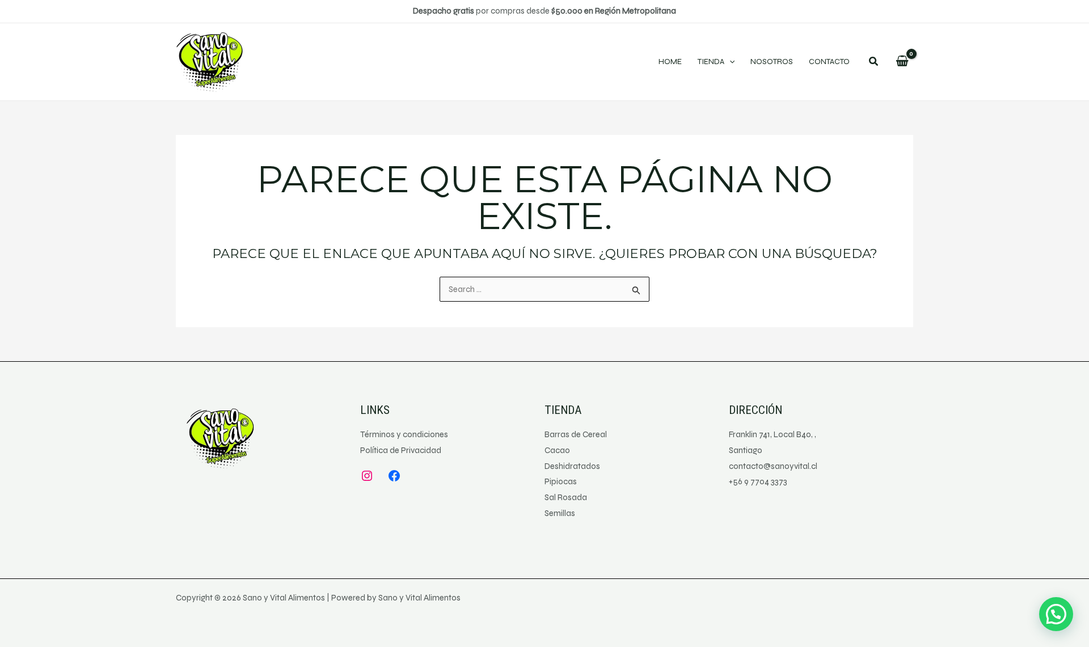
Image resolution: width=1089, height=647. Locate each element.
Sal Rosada (565, 497)
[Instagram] (367, 476)
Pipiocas (560, 481)
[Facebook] (394, 476)
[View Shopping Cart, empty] (902, 62)
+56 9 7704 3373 (758, 481)
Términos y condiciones (404, 434)
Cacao (557, 450)
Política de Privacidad (400, 450)
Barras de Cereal (575, 434)
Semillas (559, 513)
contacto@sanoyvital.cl (773, 466)
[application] (729, 62)
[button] (874, 63)
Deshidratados (572, 466)
